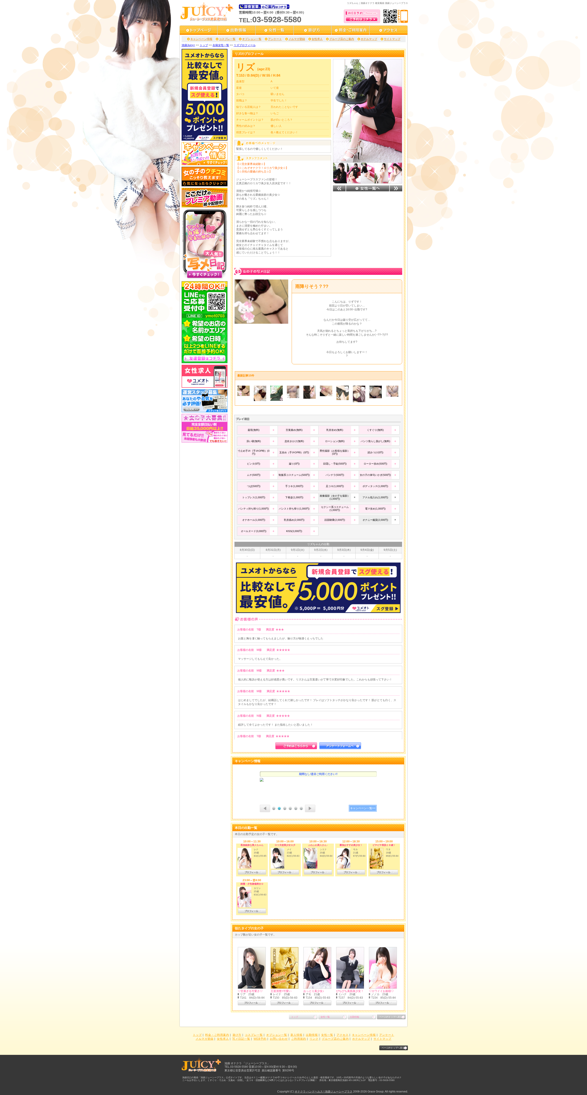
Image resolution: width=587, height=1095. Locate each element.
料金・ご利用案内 (217, 1034)
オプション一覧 (251, 39)
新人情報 (296, 1034)
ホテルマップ (369, 39)
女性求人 (317, 39)
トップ (204, 45)
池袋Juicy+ (188, 45)
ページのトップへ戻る (390, 1017)
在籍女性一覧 (221, 45)
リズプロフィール (245, 45)
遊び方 (237, 1034)
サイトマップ (392, 39)
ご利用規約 (298, 1038)
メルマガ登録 (296, 39)
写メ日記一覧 (241, 1038)
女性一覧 (325, 1017)
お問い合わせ (279, 1038)
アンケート (275, 39)
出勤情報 (354, 1017)
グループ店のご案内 (341, 39)
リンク (314, 1038)
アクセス (343, 1034)
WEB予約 (260, 1038)
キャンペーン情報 (201, 39)
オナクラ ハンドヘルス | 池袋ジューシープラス (323, 1091)
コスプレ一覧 (227, 39)
